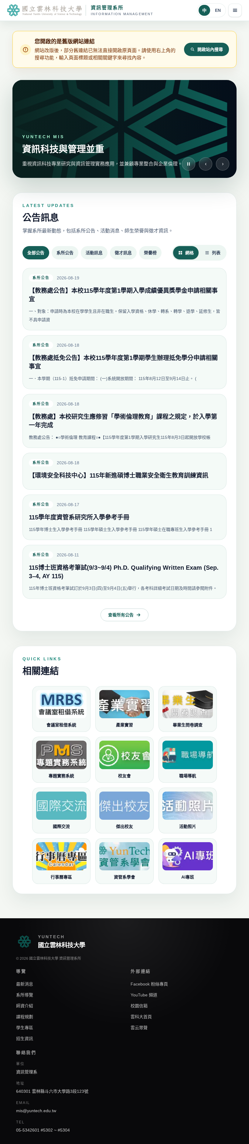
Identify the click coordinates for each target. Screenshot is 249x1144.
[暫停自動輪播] (188, 164)
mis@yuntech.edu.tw (36, 1110)
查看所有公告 (121, 614)
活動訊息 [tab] (94, 252)
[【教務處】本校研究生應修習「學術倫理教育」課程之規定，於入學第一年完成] (124, 421)
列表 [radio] (216, 252)
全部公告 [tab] (35, 252)
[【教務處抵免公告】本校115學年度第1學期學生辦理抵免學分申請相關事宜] (124, 362)
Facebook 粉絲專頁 (149, 984)
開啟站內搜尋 (210, 49)
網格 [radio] (189, 252)
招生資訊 (24, 1038)
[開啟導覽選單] (235, 10)
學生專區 (24, 1027)
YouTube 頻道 (144, 994)
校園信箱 (139, 1005)
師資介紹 (24, 1005)
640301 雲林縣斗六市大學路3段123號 (52, 1091)
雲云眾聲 (139, 1027)
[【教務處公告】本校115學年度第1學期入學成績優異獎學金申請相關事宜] (124, 299)
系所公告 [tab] (64, 252)
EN (218, 10)
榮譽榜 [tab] (150, 252)
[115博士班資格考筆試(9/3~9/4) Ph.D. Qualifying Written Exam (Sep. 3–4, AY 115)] (124, 572)
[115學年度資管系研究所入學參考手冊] (124, 517)
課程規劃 (24, 1016)
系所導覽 (24, 994)
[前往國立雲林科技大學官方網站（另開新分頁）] (44, 10)
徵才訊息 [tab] (123, 252)
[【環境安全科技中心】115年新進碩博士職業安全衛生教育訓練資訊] (124, 471)
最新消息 (24, 984)
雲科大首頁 (141, 1016)
